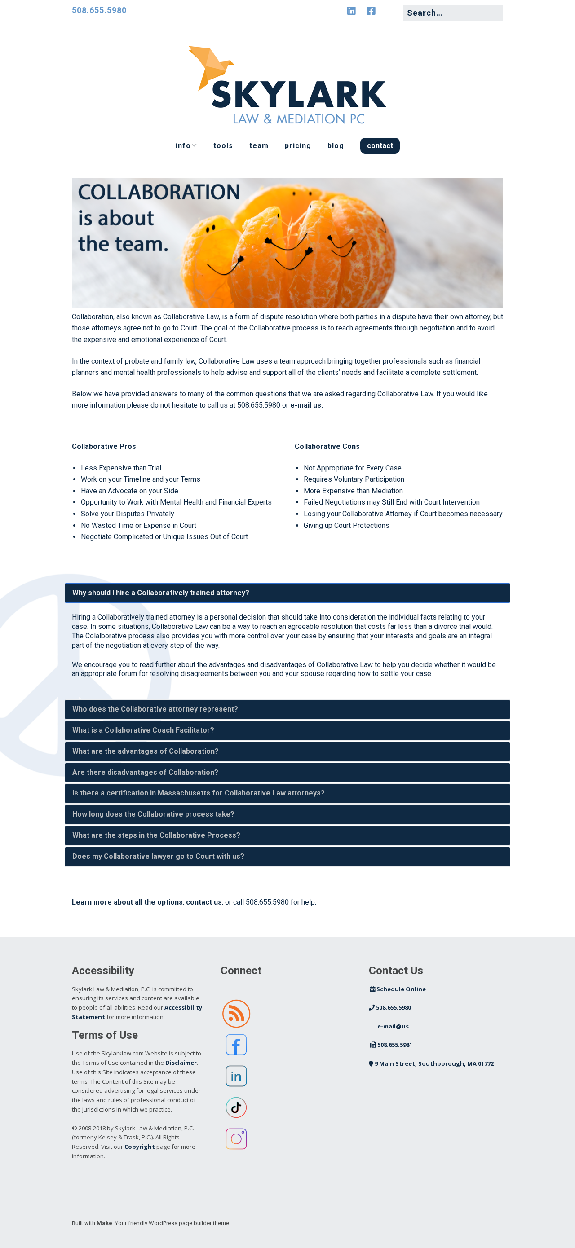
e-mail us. (306, 405)
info (183, 145)
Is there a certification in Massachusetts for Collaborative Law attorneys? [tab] (198, 793)
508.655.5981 (391, 1045)
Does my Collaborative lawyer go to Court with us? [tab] (158, 856)
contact (380, 145)
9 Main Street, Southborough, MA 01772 (431, 1063)
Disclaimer (181, 1063)
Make (104, 1223)
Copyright (139, 1147)
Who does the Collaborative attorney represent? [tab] (155, 709)
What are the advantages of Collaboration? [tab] (145, 751)
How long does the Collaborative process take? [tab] (153, 814)
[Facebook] (371, 11)
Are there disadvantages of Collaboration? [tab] (145, 772)
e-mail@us (389, 1026)
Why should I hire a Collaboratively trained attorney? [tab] (160, 593)
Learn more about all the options (127, 902)
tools (223, 145)
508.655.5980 (99, 10)
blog (335, 145)
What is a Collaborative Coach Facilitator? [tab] (143, 730)
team (259, 145)
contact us (204, 902)
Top (554, 1227)
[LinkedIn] (353, 11)
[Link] (392, 11)
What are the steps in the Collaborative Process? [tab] (156, 835)
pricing (298, 145)
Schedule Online (398, 989)
